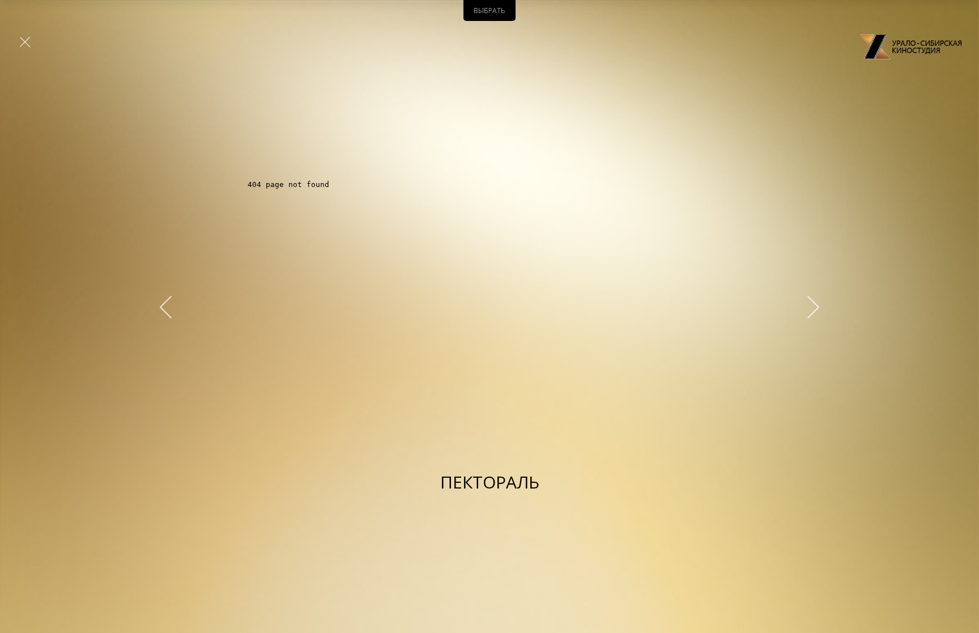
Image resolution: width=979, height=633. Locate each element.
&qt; (808, 307)
